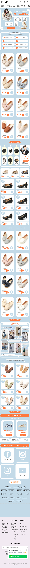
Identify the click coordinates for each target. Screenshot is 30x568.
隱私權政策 (5, 532)
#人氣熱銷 (16, 486)
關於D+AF (5, 524)
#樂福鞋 (11, 494)
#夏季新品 (8, 486)
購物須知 (13, 527)
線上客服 (13, 539)
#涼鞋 (23, 486)
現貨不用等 (21, 6)
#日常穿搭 (11, 501)
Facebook (23, 529)
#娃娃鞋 (18, 494)
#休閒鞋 (4, 494)
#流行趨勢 (19, 501)
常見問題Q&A (15, 535)
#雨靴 (18, 497)
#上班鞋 (26, 494)
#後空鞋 (3, 490)
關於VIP (13, 524)
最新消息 (4, 527)
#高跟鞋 (5, 497)
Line (21, 524)
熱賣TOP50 (11, 6)
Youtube (23, 534)
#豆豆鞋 (26, 490)
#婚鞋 (12, 497)
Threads (23, 532)
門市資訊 (4, 529)
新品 (2, 6)
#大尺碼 (24, 497)
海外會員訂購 (15, 530)
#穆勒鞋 (19, 490)
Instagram (23, 526)
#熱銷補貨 (11, 490)
